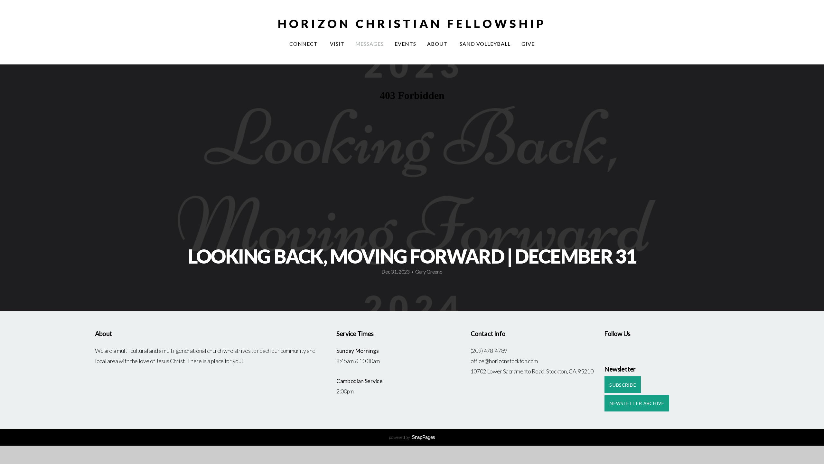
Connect (304, 44)
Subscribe (622, 385)
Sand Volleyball (485, 44)
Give (528, 44)
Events (405, 44)
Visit (337, 44)
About (438, 44)
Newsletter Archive (636, 403)
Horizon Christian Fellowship (412, 23)
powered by (412, 437)
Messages (369, 44)
